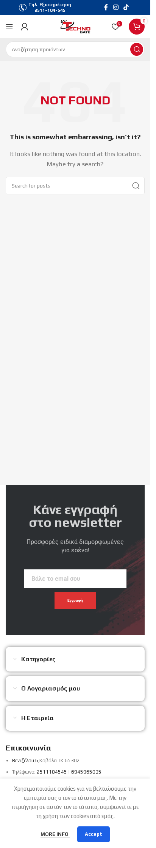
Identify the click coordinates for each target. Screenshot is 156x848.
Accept (93, 834)
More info (55, 834)
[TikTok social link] (126, 7)
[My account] (24, 26)
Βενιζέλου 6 (25, 760)
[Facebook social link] (106, 7)
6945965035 (86, 772)
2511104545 (52, 772)
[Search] (136, 49)
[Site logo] (75, 26)
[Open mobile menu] (9, 26)
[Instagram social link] (116, 7)
